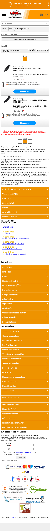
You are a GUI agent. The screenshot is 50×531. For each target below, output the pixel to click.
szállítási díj (27, 134)
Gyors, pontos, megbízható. (14, 254)
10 (3, 52)
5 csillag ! (6, 233)
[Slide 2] (48, 3)
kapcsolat (4, 184)
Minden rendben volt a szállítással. (16, 238)
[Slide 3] (48, 5)
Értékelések (7, 227)
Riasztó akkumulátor (10, 398)
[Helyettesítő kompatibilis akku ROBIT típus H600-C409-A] (7, 103)
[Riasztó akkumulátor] (25, 394)
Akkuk (11, 29)
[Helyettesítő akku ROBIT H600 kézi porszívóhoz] (7, 71)
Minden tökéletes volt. (12, 249)
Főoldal (4, 29)
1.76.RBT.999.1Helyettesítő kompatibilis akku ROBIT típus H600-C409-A (30, 100)
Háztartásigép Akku (21, 29)
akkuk (12, 517)
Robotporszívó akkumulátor (13, 377)
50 (8, 52)
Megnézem (24, 91)
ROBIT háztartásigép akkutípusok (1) (25, 39)
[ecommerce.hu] (15, 493)
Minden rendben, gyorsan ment (13, 244)
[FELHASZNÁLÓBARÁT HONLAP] (38, 493)
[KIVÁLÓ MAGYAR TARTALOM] (14, 502)
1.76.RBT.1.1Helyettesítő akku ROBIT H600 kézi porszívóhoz (27, 68)
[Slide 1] (48, 2)
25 (6, 52)
